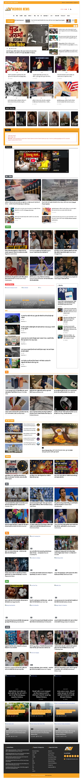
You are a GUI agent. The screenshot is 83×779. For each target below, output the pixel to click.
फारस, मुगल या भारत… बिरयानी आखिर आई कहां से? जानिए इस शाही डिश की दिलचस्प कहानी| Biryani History (65, 694)
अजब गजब (16, 689)
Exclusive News (35, 751)
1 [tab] (41, 25)
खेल (38, 15)
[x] (64, 9)
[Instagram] (73, 756)
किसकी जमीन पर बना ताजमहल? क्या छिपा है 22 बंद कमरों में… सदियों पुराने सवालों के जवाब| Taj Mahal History (41, 694)
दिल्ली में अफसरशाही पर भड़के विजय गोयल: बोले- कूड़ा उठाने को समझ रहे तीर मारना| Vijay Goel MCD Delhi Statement (17, 757)
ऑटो (6, 333)
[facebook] (61, 9)
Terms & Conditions (52, 763)
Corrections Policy (52, 757)
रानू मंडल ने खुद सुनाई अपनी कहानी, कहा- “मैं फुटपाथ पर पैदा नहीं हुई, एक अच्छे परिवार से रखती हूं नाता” (30, 304)
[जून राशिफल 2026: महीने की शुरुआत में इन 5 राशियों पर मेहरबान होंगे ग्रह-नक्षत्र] (41, 467)
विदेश (17, 15)
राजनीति (21, 15)
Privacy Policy (51, 753)
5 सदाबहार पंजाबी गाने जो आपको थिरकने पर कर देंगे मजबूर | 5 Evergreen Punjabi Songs (30, 440)
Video (68, 15)
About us (63, 2)
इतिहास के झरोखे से (65, 689)
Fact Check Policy (52, 759)
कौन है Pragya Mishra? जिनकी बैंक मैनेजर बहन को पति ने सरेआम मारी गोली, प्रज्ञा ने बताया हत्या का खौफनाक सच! (68, 38)
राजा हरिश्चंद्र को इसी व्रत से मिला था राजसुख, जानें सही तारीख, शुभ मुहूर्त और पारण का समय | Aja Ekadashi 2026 (51, 20)
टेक (6, 387)
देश (13, 15)
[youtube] (66, 9)
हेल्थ (6, 597)
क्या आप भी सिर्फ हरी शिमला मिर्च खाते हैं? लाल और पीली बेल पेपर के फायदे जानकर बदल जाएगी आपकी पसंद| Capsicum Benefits (65, 712)
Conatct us (76, 2)
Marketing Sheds (48, 775)
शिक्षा (35, 15)
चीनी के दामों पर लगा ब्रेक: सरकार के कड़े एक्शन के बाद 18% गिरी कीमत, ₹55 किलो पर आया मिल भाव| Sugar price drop (17, 764)
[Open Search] (68, 9)
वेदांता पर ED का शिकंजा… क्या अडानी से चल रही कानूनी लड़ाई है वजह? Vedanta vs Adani (69, 337)
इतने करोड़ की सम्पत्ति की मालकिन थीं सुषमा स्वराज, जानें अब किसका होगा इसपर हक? (13, 304)
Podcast (63, 15)
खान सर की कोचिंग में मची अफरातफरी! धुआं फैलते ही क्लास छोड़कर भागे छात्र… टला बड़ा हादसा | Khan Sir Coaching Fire (40, 553)
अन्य (51, 15)
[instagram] (62, 9)
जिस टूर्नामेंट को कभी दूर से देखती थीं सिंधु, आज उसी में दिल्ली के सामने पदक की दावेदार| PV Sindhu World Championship (66, 504)
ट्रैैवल (7, 728)
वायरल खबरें (57, 15)
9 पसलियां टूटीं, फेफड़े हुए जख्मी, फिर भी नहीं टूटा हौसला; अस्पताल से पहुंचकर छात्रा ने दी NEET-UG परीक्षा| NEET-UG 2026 (65, 553)
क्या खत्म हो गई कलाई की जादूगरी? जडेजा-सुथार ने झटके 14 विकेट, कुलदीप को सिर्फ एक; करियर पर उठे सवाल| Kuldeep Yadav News (41, 504)
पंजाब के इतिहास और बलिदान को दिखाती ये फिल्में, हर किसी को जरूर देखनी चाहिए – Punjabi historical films (30, 430)
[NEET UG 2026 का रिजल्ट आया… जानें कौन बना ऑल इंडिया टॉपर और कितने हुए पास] (17, 543)
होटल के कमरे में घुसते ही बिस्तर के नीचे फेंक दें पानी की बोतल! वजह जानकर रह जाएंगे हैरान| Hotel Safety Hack (16, 733)
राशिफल (7, 472)
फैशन (7, 708)
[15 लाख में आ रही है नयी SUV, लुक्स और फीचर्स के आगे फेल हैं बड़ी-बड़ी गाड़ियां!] (12, 318)
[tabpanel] (27, 39)
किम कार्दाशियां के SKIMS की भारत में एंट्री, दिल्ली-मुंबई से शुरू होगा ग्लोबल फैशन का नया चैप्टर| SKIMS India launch (16, 712)
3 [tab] (45, 25)
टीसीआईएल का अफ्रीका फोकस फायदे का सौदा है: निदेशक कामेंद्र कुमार (45, 304)
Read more (23, 321)
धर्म (41, 15)
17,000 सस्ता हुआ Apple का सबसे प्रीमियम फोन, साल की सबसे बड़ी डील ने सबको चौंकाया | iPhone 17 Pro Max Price (16, 392)
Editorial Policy (51, 761)
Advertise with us (69, 2)
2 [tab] (43, 25)
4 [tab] (47, 25)
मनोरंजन (29, 15)
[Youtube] (70, 756)
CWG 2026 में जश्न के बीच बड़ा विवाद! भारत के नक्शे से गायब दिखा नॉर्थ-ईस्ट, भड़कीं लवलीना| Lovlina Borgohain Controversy (66, 526)
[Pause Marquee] (76, 21)
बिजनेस (10, 300)
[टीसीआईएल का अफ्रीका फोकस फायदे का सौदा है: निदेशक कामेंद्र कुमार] (46, 298)
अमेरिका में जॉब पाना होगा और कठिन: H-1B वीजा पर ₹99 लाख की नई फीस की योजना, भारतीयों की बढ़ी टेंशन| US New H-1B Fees (17, 751)
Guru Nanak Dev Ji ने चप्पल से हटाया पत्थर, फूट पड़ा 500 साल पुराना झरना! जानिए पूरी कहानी (57, 451)
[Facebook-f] (65, 756)
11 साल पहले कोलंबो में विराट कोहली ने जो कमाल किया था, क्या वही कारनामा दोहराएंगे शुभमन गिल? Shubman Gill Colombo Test (16, 504)
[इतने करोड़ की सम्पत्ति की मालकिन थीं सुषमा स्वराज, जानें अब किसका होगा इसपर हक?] (13, 298)
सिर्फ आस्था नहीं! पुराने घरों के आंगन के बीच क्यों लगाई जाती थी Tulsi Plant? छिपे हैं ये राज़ (29, 426)
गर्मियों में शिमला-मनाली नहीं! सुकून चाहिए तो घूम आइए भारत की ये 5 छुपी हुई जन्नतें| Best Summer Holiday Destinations (65, 733)
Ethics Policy (51, 755)
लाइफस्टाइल (45, 15)
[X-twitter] (68, 756)
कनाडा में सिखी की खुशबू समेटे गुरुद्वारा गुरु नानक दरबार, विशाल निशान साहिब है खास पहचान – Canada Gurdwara (30, 444)
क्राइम (25, 15)
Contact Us (50, 765)
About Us (50, 751)
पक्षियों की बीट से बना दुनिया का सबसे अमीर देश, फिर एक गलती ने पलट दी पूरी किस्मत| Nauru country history (17, 694)
